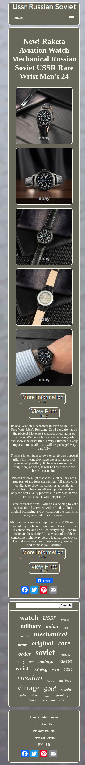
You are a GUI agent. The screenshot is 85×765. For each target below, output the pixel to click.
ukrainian (48, 700)
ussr (49, 617)
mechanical (50, 634)
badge (50, 681)
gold (50, 688)
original (42, 643)
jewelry (61, 695)
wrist (22, 668)
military (31, 626)
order (24, 654)
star (31, 662)
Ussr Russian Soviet (44, 717)
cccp (55, 670)
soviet (45, 652)
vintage (28, 687)
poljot (23, 695)
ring (20, 661)
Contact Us (44, 724)
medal (25, 636)
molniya (46, 661)
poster (47, 696)
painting (40, 669)
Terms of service (44, 738)
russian (29, 677)
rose (68, 669)
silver (35, 695)
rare (64, 643)
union (52, 626)
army (22, 644)
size (62, 700)
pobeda (30, 700)
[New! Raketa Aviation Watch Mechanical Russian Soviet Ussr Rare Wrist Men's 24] (44, 116)
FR (48, 745)
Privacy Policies (44, 731)
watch (29, 617)
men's (65, 654)
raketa (65, 661)
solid (65, 628)
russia (66, 689)
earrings (65, 680)
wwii (65, 619)
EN (40, 745)
